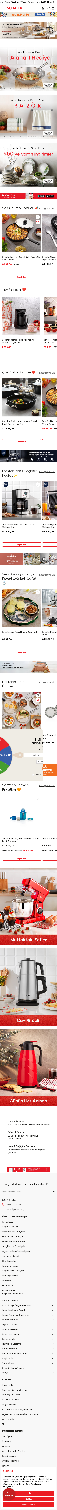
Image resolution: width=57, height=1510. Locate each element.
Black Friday (7, 1285)
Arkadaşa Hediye (10, 1276)
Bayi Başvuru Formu (11, 1394)
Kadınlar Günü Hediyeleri (13, 1241)
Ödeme (6, 1446)
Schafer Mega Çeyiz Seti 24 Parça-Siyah (19, 633)
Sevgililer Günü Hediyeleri (14, 1246)
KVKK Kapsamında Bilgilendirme (17, 1409)
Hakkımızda (7, 1385)
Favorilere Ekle (38, 217)
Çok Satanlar (9, 1494)
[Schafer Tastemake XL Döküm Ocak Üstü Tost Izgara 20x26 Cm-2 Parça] (21, 316)
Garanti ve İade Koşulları (13, 1451)
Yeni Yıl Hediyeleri (10, 1256)
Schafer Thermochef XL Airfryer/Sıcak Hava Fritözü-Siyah (20, 422)
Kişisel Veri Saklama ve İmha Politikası (20, 1414)
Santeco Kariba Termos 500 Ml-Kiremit (21, 838)
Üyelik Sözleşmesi (10, 1461)
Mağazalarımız (9, 1404)
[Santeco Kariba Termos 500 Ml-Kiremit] (21, 814)
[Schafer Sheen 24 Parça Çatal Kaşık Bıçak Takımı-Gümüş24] (21, 233)
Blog (4, 1424)
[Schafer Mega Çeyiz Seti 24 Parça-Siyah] (21, 608)
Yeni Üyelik (7, 1436)
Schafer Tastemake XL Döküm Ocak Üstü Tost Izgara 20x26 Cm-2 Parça (19, 341)
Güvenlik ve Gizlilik (10, 1399)
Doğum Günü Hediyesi (13, 1271)
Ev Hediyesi (7, 1222)
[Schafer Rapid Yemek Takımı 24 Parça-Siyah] (21, 711)
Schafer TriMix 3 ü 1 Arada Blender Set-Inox (20, 525)
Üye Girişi (6, 1441)
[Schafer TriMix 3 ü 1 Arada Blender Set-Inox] (21, 500)
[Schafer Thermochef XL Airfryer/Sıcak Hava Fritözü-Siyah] (21, 397)
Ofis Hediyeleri (9, 1261)
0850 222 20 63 (14, 1204)
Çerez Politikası (9, 1419)
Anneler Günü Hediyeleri (13, 1232)
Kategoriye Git (47, 208)
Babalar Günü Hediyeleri (13, 1236)
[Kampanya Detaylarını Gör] (28, 14)
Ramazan (6, 1280)
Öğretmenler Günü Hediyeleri (16, 1251)
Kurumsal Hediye (10, 1266)
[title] (28, 69)
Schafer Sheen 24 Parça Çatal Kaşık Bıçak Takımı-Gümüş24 (19, 258)
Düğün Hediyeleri (10, 1227)
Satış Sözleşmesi (10, 1456)
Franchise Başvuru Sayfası (14, 1390)
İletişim (5, 1466)
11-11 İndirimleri (8, 1290)
